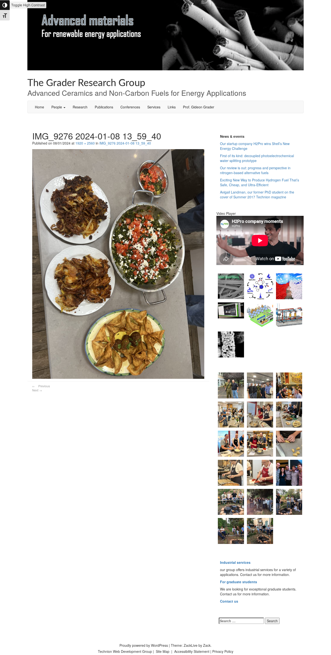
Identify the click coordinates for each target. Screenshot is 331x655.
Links (172, 107)
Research (80, 107)
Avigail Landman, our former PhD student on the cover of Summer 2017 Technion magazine (257, 194)
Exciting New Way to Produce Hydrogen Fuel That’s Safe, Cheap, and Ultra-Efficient (259, 182)
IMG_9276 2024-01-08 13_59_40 (125, 143)
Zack (207, 645)
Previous (41, 386)
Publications (104, 107)
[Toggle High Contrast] (5, 5)
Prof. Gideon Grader (198, 107)
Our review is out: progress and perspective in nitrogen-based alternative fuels (255, 170)
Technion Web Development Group (125, 651)
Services (153, 107)
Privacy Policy (222, 651)
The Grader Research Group (86, 83)
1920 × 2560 (85, 143)
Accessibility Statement (192, 651)
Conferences (130, 107)
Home (39, 107)
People (57, 107)
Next (37, 390)
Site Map (162, 651)
